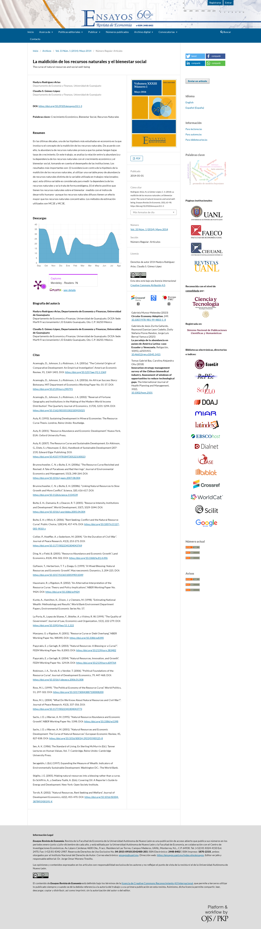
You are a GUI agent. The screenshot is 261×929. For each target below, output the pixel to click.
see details (70, 290)
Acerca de (45, 31)
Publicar (93, 31)
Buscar (227, 31)
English (190, 102)
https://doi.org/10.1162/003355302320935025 (59, 410)
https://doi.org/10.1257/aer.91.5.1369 (85, 372)
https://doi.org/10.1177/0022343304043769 (57, 545)
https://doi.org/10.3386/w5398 (101, 721)
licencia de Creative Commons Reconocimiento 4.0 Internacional (157, 883)
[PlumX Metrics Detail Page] (38, 284)
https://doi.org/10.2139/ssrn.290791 (53, 389)
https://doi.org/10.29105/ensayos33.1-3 (60, 106)
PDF (137, 158)
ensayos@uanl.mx (128, 855)
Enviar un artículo (197, 81)
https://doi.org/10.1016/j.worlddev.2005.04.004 (59, 511)
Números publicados (117, 31)
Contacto (35, 39)
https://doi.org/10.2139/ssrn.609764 (96, 662)
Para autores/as (194, 134)
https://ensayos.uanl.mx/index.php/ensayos (180, 855)
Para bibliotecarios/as (196, 139)
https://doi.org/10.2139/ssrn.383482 (96, 650)
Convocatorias (167, 31)
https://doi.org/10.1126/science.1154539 (55, 494)
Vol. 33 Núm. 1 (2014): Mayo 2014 (73, 50)
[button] (195, 56)
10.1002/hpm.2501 (142, 392)
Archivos (46, 50)
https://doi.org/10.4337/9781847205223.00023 (59, 456)
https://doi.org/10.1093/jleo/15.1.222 (53, 625)
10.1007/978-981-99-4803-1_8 (148, 319)
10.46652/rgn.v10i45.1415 (146, 354)
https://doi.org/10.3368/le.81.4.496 (88, 557)
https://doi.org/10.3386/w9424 (62, 591)
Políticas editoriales (69, 31)
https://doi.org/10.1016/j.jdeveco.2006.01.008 (58, 679)
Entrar (228, 2)
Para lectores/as (194, 129)
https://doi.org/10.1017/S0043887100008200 (78, 692)
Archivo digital (142, 31)
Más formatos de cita (143, 212)
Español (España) (195, 107)
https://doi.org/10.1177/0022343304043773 (57, 708)
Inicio (31, 31)
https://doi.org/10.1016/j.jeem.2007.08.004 (56, 477)
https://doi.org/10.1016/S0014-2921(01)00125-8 (76, 738)
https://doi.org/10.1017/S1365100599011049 (58, 574)
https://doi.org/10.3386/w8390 (87, 637)
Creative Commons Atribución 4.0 (147, 285)
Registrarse (215, 2)
